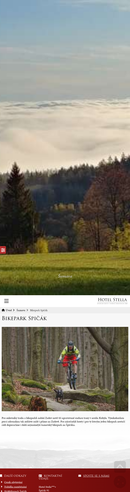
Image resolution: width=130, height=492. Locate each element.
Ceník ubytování (13, 482)
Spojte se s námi (96, 476)
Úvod (112, 301)
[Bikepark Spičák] (65, 369)
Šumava (21, 310)
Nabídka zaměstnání (15, 487)
